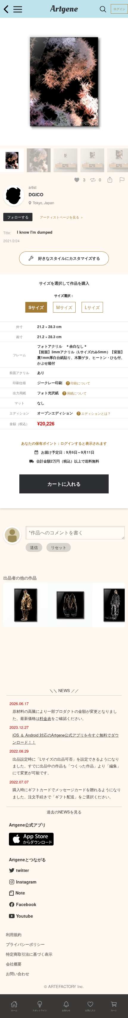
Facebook (26, 904)
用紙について (77, 393)
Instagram (26, 882)
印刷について (80, 383)
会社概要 (13, 964)
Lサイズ (92, 307)
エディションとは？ (96, 413)
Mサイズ (64, 307)
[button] (121, 81)
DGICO (36, 194)
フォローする (18, 216)
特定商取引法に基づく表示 (29, 954)
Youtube (24, 916)
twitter (22, 870)
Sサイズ (36, 307)
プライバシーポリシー (25, 944)
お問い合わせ (17, 973)
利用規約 (13, 934)
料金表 (45, 718)
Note (20, 893)
